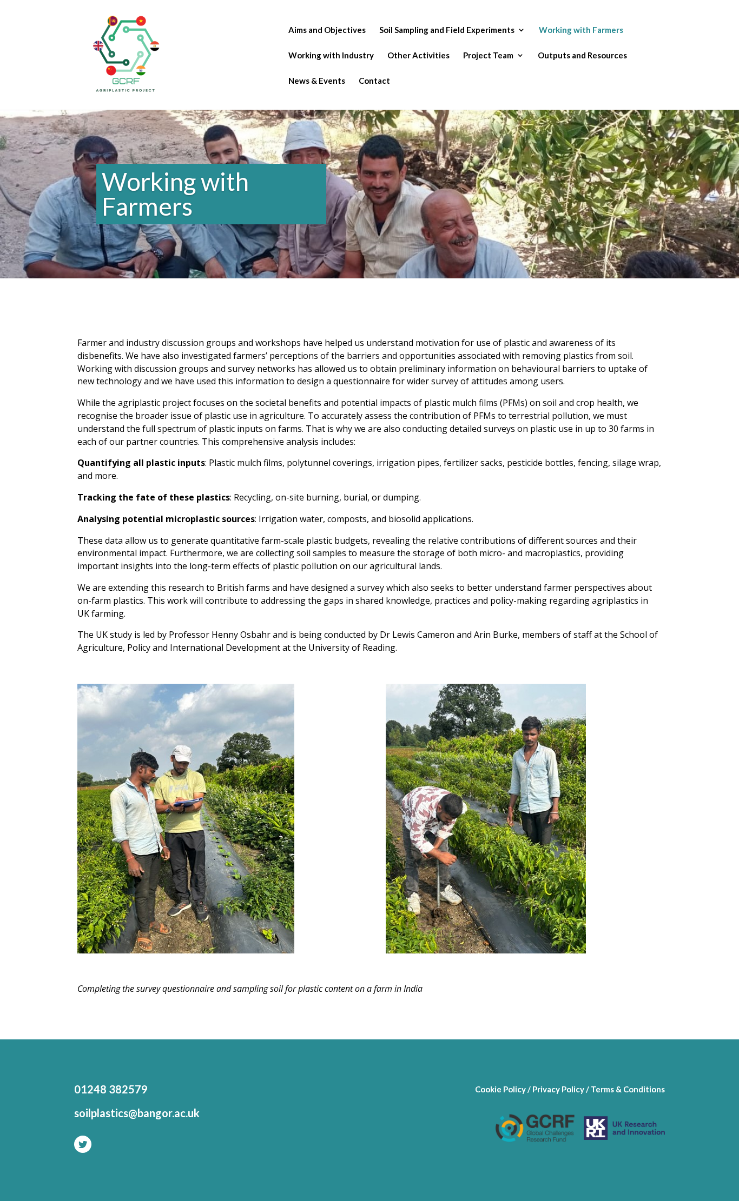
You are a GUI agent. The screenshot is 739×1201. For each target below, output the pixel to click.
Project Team (488, 55)
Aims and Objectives (327, 30)
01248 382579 (111, 1089)
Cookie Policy (500, 1089)
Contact (374, 81)
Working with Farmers (581, 30)
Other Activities (418, 55)
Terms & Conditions (628, 1089)
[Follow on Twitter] (82, 1144)
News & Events (316, 81)
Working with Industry (331, 55)
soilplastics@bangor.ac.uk (137, 1112)
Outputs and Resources (582, 55)
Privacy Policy (558, 1089)
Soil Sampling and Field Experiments (446, 30)
